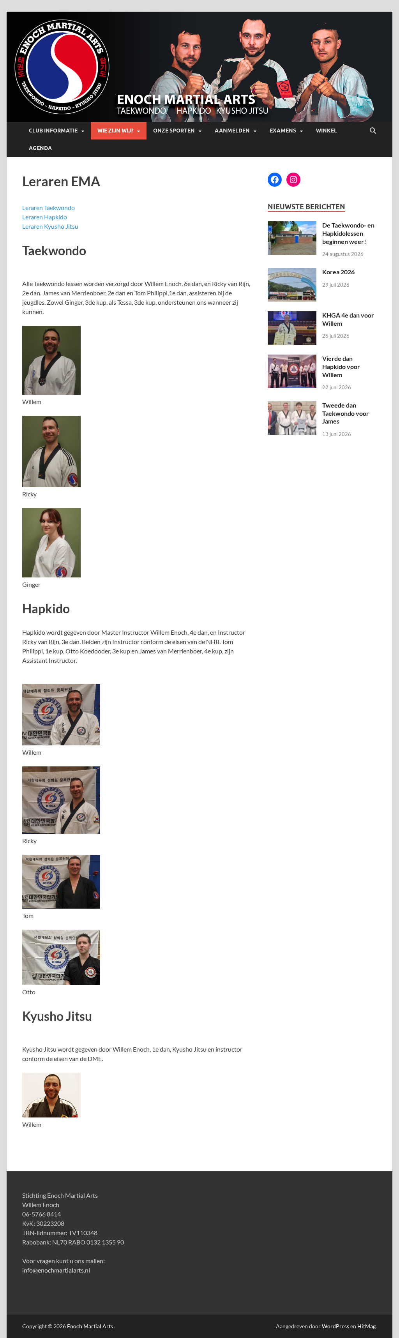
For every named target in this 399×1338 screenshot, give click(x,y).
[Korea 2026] (292, 272)
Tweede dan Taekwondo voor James (345, 413)
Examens (283, 130)
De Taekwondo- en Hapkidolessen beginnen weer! (348, 233)
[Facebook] (275, 180)
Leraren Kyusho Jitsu (50, 226)
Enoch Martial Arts (90, 1326)
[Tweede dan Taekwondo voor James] (292, 406)
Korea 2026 (338, 271)
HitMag (366, 1326)
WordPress (335, 1326)
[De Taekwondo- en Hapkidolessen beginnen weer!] (292, 225)
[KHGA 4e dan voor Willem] (292, 315)
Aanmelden (232, 130)
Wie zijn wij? (115, 130)
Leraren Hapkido (44, 217)
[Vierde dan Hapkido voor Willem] (292, 359)
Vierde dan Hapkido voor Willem (341, 366)
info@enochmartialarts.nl (56, 1270)
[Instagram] (293, 180)
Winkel (326, 130)
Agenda (40, 148)
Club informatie (53, 130)
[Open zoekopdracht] (373, 131)
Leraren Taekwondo (48, 207)
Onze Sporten (174, 130)
